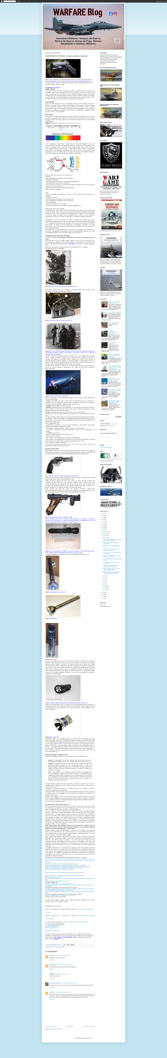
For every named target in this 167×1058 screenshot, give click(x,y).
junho (104, 580)
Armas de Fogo (56, 946)
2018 (103, 529)
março (104, 586)
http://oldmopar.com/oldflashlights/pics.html (58, 881)
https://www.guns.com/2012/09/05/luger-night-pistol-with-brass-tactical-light (65, 872)
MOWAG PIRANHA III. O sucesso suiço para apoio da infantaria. (114, 355)
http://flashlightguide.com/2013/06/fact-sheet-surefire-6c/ (59, 890)
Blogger (90, 1038)
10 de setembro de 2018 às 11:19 (62, 955)
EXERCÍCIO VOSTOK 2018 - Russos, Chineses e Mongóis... (111, 556)
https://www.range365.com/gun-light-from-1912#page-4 (60, 869)
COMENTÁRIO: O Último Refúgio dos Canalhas (114, 379)
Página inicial (70, 1026)
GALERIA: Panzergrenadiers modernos (112, 332)
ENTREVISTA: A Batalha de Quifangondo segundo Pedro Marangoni (114, 402)
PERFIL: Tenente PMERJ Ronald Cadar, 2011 (114, 302)
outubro (105, 535)
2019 (103, 527)
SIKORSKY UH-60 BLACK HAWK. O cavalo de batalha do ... (111, 550)
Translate (111, 425)
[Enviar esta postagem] (64, 944)
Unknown (51, 955)
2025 (103, 515)
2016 (103, 594)
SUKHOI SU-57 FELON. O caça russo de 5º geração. (114, 390)
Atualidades (62, 946)
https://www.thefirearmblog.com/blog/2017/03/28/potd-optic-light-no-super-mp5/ (66, 865)
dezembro (105, 531)
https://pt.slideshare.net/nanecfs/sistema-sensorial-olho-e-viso (62, 863)
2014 (103, 598)
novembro (105, 533)
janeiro (104, 590)
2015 (103, 596)
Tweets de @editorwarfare (106, 447)
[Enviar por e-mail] (67, 945)
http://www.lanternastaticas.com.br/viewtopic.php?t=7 (58, 883)
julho (104, 578)
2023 (103, 519)
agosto (104, 576)
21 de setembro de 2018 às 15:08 (69, 983)
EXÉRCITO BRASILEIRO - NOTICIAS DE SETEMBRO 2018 (111, 569)
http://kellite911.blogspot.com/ (54, 877)
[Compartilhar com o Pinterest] (73, 945)
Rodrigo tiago (52, 964)
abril (104, 584)
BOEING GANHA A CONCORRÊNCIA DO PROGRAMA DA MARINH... (111, 572)
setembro (105, 537)
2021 (103, 523)
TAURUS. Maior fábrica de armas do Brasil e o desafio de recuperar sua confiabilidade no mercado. (114, 367)
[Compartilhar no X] (70, 945)
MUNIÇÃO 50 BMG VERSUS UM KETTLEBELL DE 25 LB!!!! (110, 566)
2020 (103, 525)
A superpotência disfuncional (112, 343)
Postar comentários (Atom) (55, 1029)
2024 (103, 517)
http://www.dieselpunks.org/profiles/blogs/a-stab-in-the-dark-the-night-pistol (65, 875)
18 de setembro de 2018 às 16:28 (62, 974)
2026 (103, 513)
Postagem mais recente (51, 1026)
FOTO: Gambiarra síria (113, 322)
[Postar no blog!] (68, 945)
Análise (50, 946)
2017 (103, 592)
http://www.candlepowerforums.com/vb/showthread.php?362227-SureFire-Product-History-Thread (69, 889)
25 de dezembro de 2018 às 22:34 (63, 992)
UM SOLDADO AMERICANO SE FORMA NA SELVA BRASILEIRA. (112, 540)
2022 (103, 521)
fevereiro (105, 588)
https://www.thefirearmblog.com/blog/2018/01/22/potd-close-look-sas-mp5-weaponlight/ (68, 866)
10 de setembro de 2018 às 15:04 (64, 964)
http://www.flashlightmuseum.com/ (54, 925)
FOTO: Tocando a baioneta (114, 312)
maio (104, 582)
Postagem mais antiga (89, 1026)
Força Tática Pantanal (54, 983)
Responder (52, 960)
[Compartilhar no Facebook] (72, 945)
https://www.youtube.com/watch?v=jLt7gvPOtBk (76, 922)
